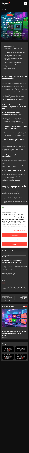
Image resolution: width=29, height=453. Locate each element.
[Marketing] (8, 349)
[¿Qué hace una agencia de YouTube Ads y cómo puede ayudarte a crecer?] (14, 318)
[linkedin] (21, 287)
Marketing (9, 15)
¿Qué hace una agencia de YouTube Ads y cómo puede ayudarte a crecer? (14, 333)
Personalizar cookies (19, 230)
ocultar (12, 46)
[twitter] (11, 287)
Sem (4, 283)
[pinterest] (14, 287)
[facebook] (8, 287)
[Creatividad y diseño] (21, 357)
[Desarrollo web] (21, 349)
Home (4, 15)
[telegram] (18, 287)
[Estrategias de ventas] (8, 357)
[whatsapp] (25, 287)
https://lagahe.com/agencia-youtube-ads (14, 274)
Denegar (14, 244)
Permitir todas (14, 235)
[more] (7, 290)
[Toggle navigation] (25, 3)
